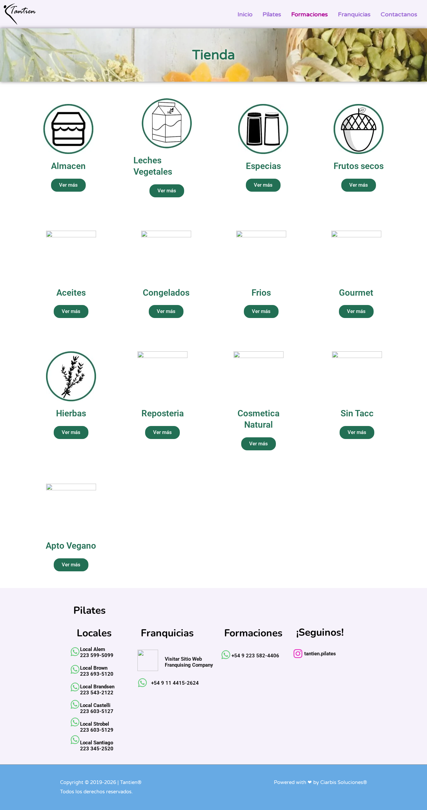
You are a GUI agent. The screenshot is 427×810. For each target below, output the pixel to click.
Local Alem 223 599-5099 (96, 652)
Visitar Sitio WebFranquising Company (189, 662)
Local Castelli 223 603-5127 (96, 708)
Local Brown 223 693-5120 (96, 671)
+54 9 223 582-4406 (255, 656)
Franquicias (354, 14)
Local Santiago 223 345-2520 (96, 746)
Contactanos (399, 14)
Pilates (272, 14)
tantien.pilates (320, 654)
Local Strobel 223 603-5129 (96, 727)
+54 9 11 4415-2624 (175, 683)
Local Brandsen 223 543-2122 (97, 690)
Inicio (245, 14)
